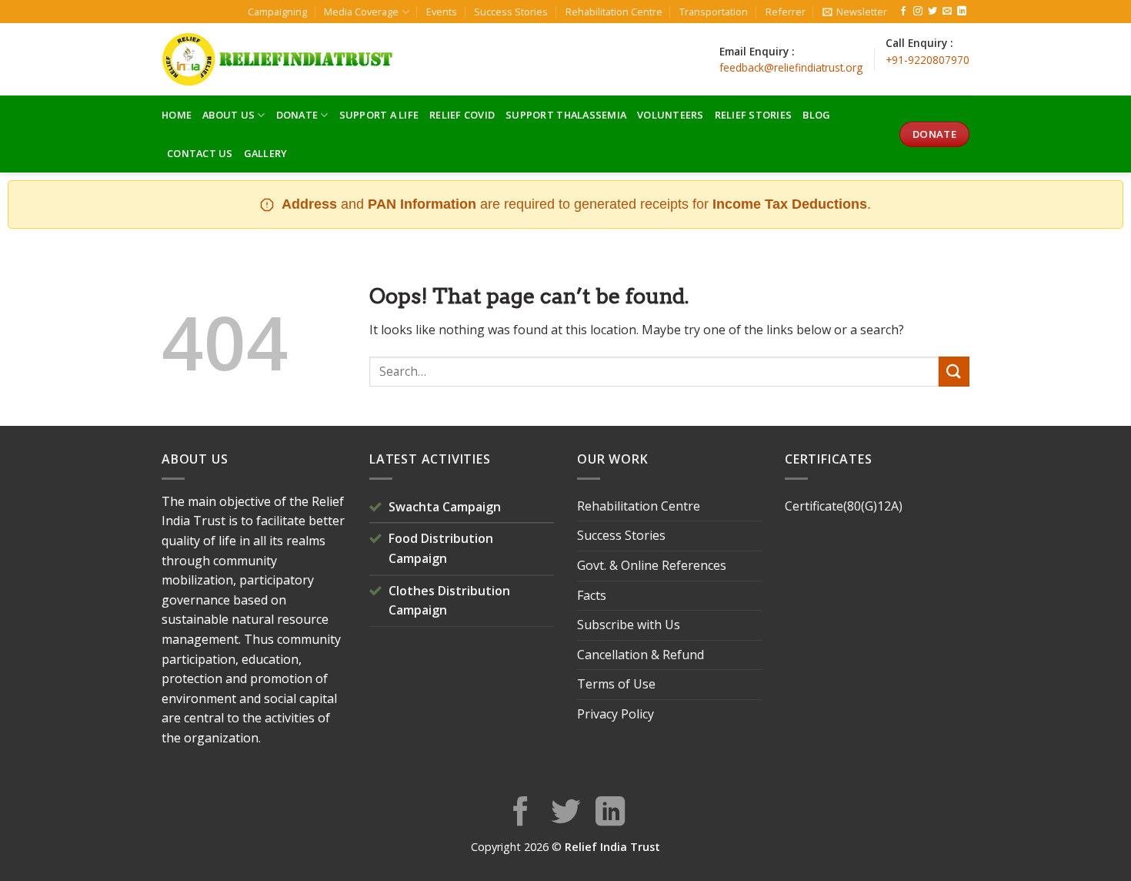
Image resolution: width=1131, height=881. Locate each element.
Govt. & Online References (651, 565)
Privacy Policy (615, 713)
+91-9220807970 (927, 59)
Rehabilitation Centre (614, 11)
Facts (591, 595)
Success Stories (511, 11)
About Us (228, 115)
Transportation (713, 11)
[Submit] (954, 372)
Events (441, 11)
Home (177, 115)
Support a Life (379, 115)
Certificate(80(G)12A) (843, 505)
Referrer (786, 11)
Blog (816, 115)
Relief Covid (462, 115)
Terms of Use (616, 683)
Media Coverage (361, 11)
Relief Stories (753, 115)
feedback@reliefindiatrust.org (790, 67)
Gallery (266, 153)
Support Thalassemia (565, 115)
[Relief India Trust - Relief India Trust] (277, 59)
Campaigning (277, 11)
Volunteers (670, 115)
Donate (297, 115)
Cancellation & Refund (640, 654)
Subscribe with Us (628, 624)
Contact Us (200, 153)
